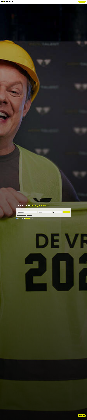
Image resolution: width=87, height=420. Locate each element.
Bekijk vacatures (82, 1)
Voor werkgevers (30, 1)
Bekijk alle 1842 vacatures (21, 215)
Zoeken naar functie (21, 210)
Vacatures (17, 1)
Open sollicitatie (29, 215)
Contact (35, 1)
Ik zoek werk (23, 1)
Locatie (39, 210)
